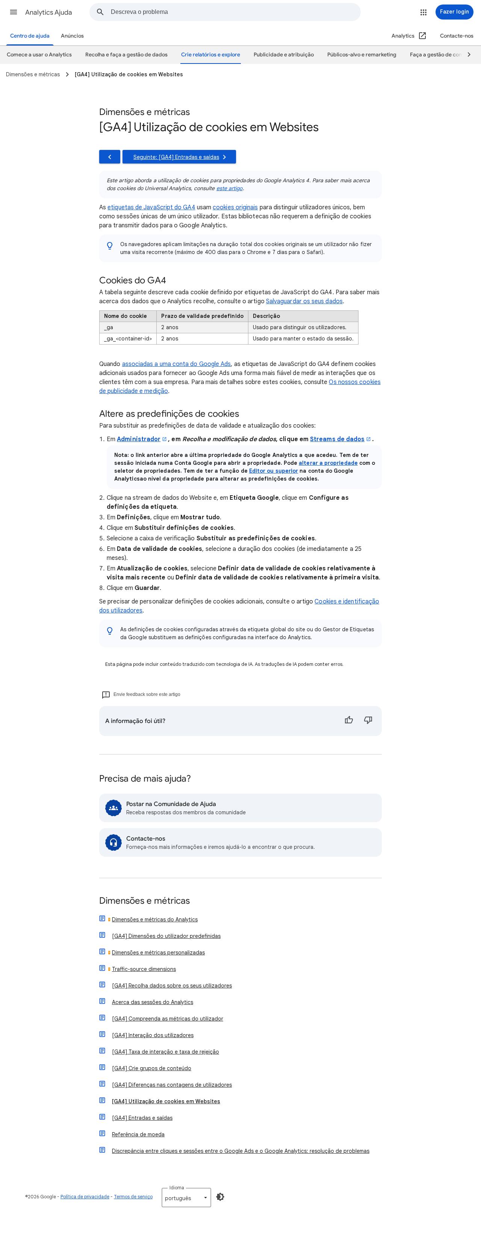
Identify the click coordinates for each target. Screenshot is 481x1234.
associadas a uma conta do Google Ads (176, 364)
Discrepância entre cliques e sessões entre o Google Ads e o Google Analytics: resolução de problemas (240, 1151)
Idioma (176, 1187)
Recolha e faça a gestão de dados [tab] (126, 54)
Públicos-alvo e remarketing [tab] (361, 54)
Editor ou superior (273, 470)
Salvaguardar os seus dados (304, 301)
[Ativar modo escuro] (220, 1197)
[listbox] (186, 1197)
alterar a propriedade (328, 463)
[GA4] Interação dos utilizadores (153, 1035)
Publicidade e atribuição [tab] (284, 54)
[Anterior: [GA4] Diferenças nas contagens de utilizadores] (109, 156)
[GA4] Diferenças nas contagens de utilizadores (172, 1084)
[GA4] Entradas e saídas (142, 1118)
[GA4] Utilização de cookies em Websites (166, 1101)
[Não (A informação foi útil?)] (368, 721)
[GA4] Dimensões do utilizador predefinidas (166, 936)
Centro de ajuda (30, 36)
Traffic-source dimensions (144, 969)
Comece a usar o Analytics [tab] (39, 54)
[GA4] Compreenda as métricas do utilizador (167, 1018)
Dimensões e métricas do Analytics (155, 919)
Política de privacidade (85, 1196)
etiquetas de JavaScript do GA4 (151, 207)
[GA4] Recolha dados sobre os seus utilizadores (172, 985)
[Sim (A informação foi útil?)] (348, 721)
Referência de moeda (138, 1134)
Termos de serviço (133, 1196)
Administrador (138, 439)
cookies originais (235, 207)
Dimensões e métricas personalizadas (158, 952)
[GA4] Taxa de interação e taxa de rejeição (165, 1051)
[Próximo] (465, 55)
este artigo (229, 188)
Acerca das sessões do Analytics (152, 1002)
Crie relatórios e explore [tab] (210, 54)
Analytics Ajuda (48, 12)
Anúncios (72, 36)
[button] (14, 12)
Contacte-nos (456, 36)
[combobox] (235, 12)
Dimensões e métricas (144, 901)
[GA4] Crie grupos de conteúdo (151, 1068)
